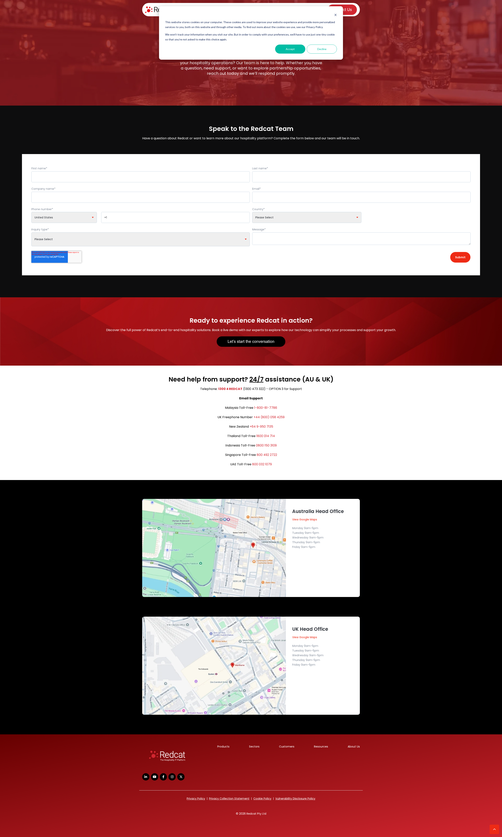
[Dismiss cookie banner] (335, 14)
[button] (494, 829)
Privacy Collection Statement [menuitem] (229, 798)
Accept (290, 49)
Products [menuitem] (223, 746)
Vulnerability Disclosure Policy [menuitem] (295, 798)
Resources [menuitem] (321, 746)
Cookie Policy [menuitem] (262, 798)
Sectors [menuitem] (254, 746)
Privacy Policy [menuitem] (196, 798)
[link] (167, 756)
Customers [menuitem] (286, 746)
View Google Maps (304, 519)
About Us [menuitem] (354, 746)
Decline (321, 49)
